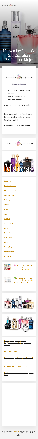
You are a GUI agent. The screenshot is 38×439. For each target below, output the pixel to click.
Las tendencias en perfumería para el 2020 (18, 374)
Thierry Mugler (9, 247)
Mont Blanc (8, 237)
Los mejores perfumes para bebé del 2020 (18, 359)
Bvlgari (6, 209)
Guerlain (7, 219)
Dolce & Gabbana (10, 190)
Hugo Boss (7, 228)
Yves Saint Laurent (10, 186)
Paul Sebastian (9, 252)
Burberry (7, 200)
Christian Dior (8, 223)
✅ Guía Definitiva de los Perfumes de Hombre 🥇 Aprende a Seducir (23, 280)
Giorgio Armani (9, 195)
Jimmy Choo (8, 233)
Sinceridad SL (16, 431)
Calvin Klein (8, 181)
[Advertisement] (19, 28)
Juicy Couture (8, 256)
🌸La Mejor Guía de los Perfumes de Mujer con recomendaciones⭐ (23, 267)
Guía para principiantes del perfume (18, 366)
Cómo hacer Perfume (12, 351)
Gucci (6, 214)
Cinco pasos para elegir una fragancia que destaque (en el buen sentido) (17, 343)
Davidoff (7, 242)
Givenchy (7, 204)
